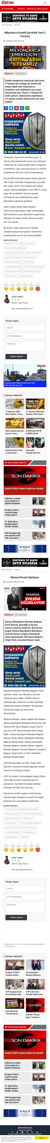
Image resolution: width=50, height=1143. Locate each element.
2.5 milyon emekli (26, 276)
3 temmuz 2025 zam (26, 243)
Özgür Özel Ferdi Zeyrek (32, 814)
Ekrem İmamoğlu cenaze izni (30, 823)
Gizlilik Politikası (20, 1134)
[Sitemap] (37, 1132)
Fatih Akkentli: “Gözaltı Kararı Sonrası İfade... (12, 1014)
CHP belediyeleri (28, 832)
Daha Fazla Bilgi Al (21, 1141)
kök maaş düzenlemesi (13, 253)
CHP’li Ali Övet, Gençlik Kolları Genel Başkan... (35, 994)
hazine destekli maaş (32, 271)
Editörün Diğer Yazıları (20, 303)
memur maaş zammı (13, 257)
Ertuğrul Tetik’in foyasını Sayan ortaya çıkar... (12, 975)
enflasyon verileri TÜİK (13, 271)
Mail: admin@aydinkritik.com (22, 308)
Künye (10, 1134)
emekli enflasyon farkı (13, 267)
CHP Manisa (27, 818)
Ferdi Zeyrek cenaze (12, 814)
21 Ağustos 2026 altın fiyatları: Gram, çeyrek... (14, 414)
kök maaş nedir (10, 276)
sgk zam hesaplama (32, 253)
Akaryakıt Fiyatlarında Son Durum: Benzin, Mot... (35, 453)
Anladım (42, 1138)
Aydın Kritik (25, 837)
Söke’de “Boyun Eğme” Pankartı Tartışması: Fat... (33, 1017)
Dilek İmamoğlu (11, 823)
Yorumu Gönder (16, 356)
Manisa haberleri (11, 837)
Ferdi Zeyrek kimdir (29, 828)
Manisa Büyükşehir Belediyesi (28, 809)
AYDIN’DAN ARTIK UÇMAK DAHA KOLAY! (33, 433)
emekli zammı (10, 243)
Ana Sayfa (8, 25)
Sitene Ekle (31, 1134)
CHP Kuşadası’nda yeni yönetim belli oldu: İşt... (13, 994)
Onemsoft (28, 1130)
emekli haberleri (30, 257)
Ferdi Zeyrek (9, 809)
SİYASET (17, 569)
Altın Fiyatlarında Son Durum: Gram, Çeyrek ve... (14, 433)
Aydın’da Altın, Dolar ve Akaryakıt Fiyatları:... (14, 453)
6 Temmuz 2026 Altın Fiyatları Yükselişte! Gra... (35, 414)
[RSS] (32, 1132)
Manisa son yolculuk (12, 818)
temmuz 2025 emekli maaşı (15, 248)
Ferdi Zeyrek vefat (11, 828)
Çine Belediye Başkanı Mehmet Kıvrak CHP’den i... (34, 975)
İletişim (39, 1134)
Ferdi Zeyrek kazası (12, 832)
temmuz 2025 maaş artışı (34, 267)
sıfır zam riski (28, 262)
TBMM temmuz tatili (12, 262)
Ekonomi (17, 25)
